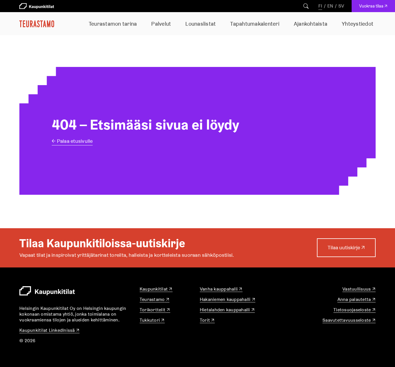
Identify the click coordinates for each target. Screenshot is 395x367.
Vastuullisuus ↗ (359, 289)
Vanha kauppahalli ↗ (221, 289)
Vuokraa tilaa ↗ (374, 7)
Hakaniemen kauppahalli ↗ (227, 299)
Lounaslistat (200, 23)
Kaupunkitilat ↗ (156, 289)
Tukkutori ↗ (152, 320)
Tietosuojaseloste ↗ (354, 310)
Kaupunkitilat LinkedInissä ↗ (49, 330)
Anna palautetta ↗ (356, 299)
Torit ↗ (207, 320)
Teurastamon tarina (113, 23)
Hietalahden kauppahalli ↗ (227, 310)
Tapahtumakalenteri (254, 23)
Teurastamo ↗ (154, 299)
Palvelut (161, 23)
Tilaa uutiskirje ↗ (346, 250)
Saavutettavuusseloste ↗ (349, 320)
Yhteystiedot (357, 23)
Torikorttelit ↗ (155, 310)
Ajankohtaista (310, 23)
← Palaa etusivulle (72, 141)
